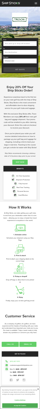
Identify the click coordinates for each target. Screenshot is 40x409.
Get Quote (20, 69)
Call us (10, 344)
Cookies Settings (20, 400)
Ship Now (20, 162)
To (4, 48)
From (4, 40)
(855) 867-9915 (15, 361)
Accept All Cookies (20, 405)
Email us (28, 344)
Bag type (5, 57)
